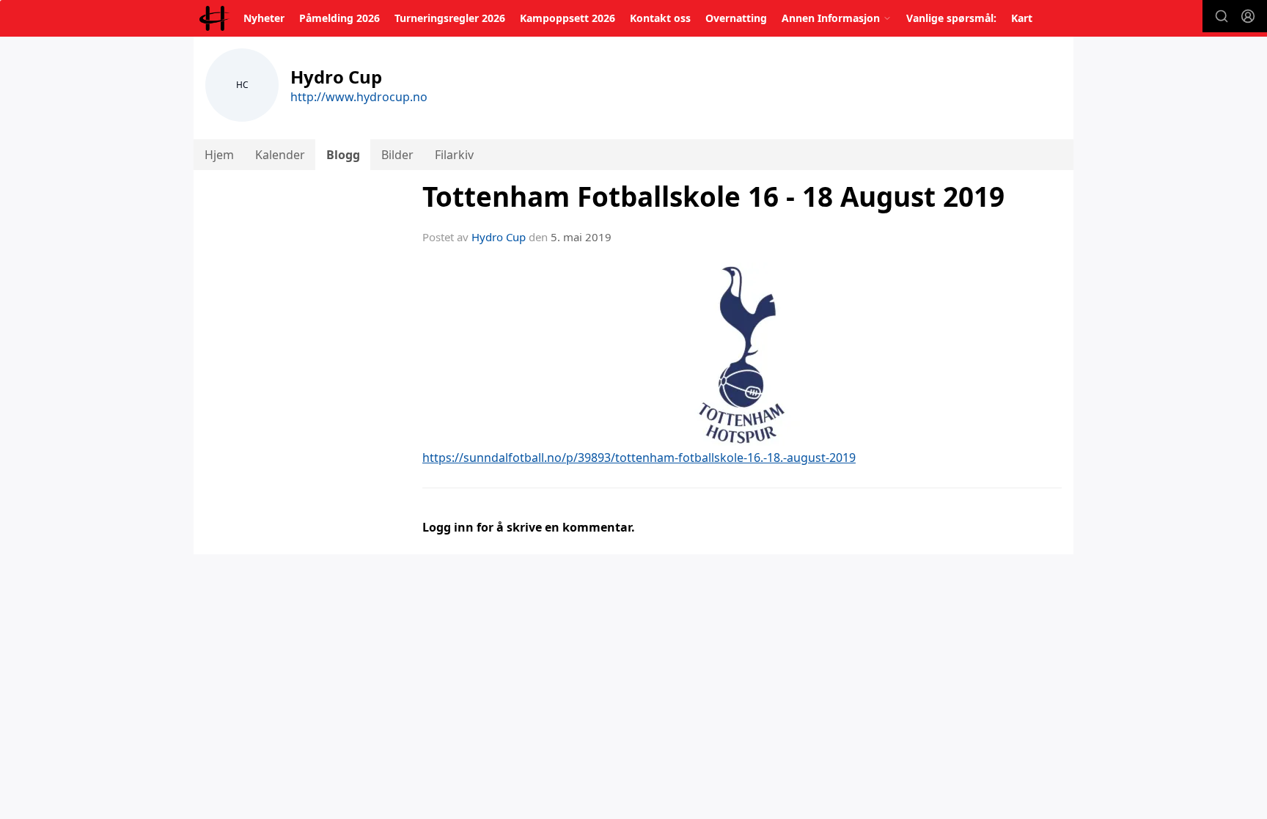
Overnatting (736, 18)
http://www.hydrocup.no (358, 97)
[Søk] (1221, 16)
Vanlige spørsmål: (951, 18)
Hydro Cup (498, 236)
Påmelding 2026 (339, 18)
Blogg (343, 155)
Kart (1021, 18)
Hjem (219, 155)
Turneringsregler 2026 (449, 18)
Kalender (280, 155)
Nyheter (263, 18)
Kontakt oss (660, 18)
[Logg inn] (1248, 16)
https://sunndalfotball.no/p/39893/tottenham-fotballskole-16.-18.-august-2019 (639, 457)
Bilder (397, 155)
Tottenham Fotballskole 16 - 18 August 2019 (713, 196)
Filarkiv (454, 155)
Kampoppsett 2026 (567, 18)
